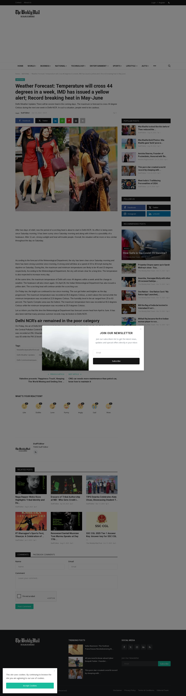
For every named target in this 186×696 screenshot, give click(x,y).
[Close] (140, 329)
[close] (54, 671)
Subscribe (116, 361)
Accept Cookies (30, 685)
